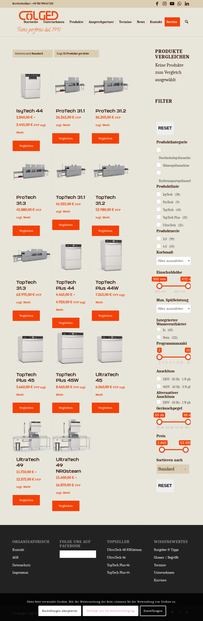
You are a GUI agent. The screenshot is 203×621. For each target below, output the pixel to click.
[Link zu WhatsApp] (179, 3)
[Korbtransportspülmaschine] (158, 172)
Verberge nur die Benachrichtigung (110, 611)
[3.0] (158, 238)
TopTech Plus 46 (118, 565)
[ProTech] (158, 201)
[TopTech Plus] (158, 217)
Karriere (160, 580)
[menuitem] (31, 22)
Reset (165, 128)
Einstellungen (153, 611)
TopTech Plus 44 (118, 572)
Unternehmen (164, 572)
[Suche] (186, 22)
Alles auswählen (170, 261)
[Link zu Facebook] (157, 3)
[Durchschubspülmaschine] (158, 150)
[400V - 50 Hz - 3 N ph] (158, 386)
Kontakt (18, 550)
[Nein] (158, 337)
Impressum (20, 572)
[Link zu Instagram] (164, 3)
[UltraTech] (158, 224)
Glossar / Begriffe (166, 557)
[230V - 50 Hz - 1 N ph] (158, 378)
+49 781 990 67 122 (42, 3)
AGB (15, 557)
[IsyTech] (158, 194)
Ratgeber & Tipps (166, 550)
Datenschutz (21, 565)
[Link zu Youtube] (172, 3)
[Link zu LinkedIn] (187, 3)
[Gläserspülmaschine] (158, 165)
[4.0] (158, 246)
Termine (160, 565)
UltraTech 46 (116, 557)
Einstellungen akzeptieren (59, 611)
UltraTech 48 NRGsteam (124, 550)
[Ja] (158, 329)
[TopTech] (158, 209)
